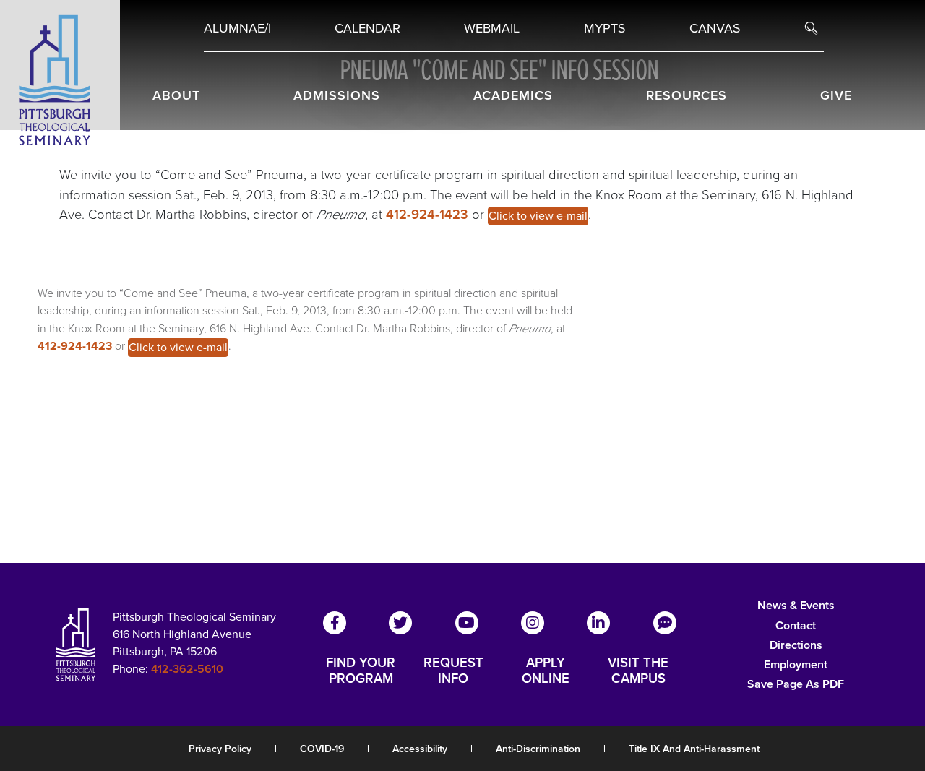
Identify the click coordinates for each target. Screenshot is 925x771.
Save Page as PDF (795, 684)
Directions (796, 645)
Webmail (492, 28)
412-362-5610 (187, 668)
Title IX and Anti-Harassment (694, 749)
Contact (795, 625)
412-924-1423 (429, 214)
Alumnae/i (237, 28)
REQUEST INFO (453, 670)
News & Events (796, 605)
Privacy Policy (220, 749)
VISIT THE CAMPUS (638, 670)
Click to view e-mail (538, 215)
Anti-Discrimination (538, 749)
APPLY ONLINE (545, 670)
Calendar (367, 28)
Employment (795, 664)
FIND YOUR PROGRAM (360, 670)
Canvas (715, 28)
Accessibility (419, 749)
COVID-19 (322, 749)
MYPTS (605, 28)
